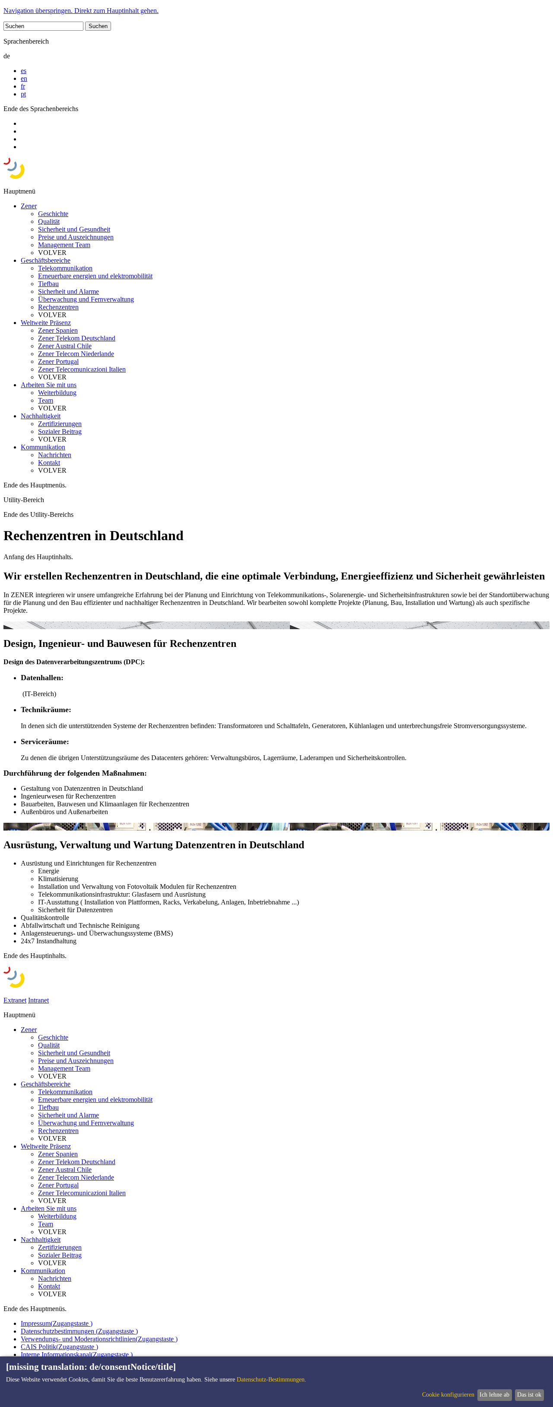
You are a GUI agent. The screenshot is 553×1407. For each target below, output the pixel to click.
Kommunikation (43, 447)
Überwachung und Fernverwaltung (86, 299)
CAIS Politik (59, 1346)
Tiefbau (48, 283)
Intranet (38, 1000)
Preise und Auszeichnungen (76, 237)
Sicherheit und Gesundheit (74, 229)
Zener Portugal (58, 361)
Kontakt (49, 462)
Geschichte (53, 213)
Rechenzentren (58, 307)
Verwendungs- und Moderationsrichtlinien (99, 1339)
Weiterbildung (57, 392)
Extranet (14, 1000)
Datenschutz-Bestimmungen (271, 1379)
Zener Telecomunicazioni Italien (82, 369)
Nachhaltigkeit (40, 416)
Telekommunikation (65, 268)
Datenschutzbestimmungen (79, 1331)
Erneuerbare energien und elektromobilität (95, 276)
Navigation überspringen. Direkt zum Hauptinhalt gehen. (81, 10)
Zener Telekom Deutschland (76, 338)
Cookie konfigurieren (448, 1394)
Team (45, 400)
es (23, 70)
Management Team (64, 244)
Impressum (56, 1323)
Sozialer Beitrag (60, 431)
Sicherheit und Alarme (68, 291)
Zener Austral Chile (65, 346)
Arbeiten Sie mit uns (48, 384)
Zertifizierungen (60, 423)
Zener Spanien (58, 330)
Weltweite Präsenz (46, 322)
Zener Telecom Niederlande (76, 353)
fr (23, 86)
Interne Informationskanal (77, 1354)
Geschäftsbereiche (45, 260)
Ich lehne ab (494, 1394)
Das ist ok (529, 1394)
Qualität (49, 221)
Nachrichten (54, 454)
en (24, 78)
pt (23, 94)
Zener (29, 206)
